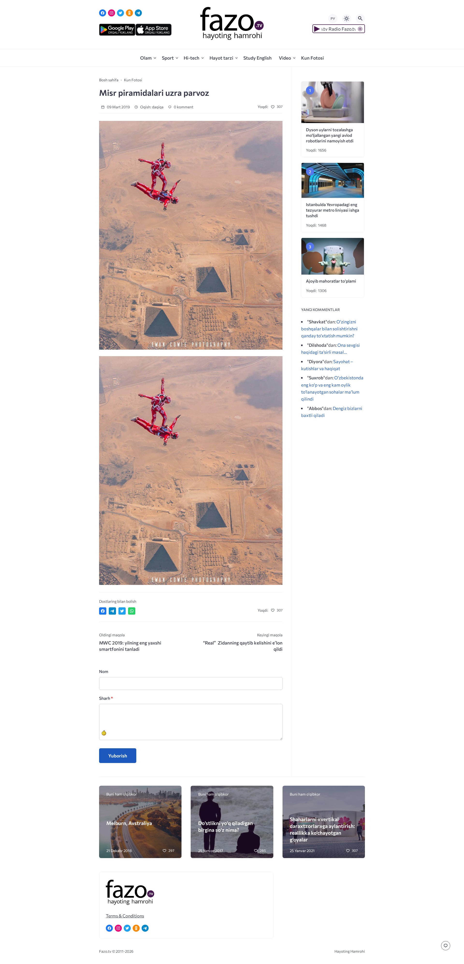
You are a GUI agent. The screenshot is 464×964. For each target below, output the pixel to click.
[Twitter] (120, 12)
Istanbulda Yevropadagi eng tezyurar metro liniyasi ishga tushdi (332, 210)
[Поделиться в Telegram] (112, 611)
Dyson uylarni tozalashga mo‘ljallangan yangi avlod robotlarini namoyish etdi (330, 135)
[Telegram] (138, 12)
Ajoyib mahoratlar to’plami (331, 281)
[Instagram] (111, 12)
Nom (103, 671)
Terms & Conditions (125, 915)
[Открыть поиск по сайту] (360, 18)
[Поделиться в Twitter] (122, 611)
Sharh (106, 698)
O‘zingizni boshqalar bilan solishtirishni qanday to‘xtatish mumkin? (329, 328)
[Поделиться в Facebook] (102, 611)
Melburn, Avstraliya (129, 823)
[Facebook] (102, 12)
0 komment (183, 106)
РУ (333, 18)
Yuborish (117, 755)
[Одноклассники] (129, 12)
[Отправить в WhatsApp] (131, 611)
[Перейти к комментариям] (445, 945)
